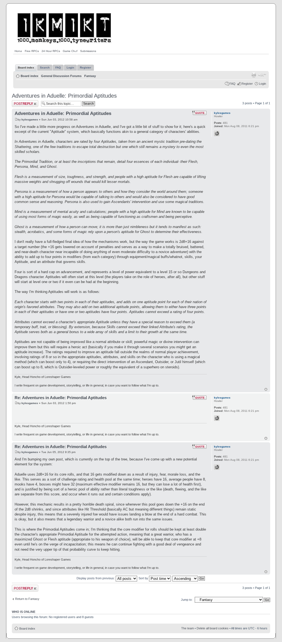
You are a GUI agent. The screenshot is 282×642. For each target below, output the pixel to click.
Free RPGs (32, 51)
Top (265, 389)
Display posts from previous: (96, 578)
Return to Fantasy (27, 598)
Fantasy (90, 76)
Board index (29, 76)
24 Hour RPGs (51, 51)
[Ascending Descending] (188, 578)
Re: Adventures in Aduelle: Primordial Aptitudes (61, 397)
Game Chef (70, 51)
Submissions (88, 51)
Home (18, 51)
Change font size (262, 74)
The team (187, 628)
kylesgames (29, 119)
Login (262, 83)
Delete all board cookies (213, 628)
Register (247, 83)
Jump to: (186, 599)
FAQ (232, 83)
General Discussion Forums (61, 76)
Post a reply (20, 101)
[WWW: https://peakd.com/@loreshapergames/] (216, 133)
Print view (254, 74)
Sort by (144, 578)
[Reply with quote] (199, 113)
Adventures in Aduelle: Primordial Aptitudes (64, 96)
